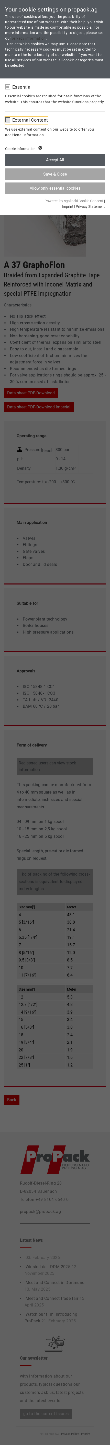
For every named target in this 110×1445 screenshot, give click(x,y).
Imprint (67, 206)
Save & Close (55, 174)
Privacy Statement (90, 206)
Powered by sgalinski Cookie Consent (74, 201)
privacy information (29, 38)
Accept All (55, 159)
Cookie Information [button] (20, 149)
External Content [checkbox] (30, 120)
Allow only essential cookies (55, 188)
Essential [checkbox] (22, 87)
